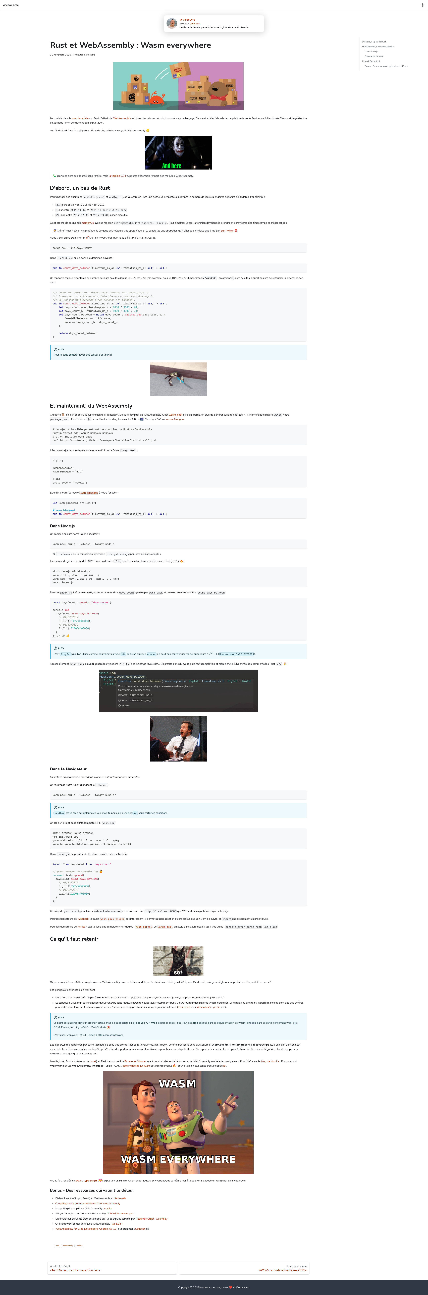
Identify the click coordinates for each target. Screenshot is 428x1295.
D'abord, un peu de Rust (374, 41)
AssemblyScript (206, 1007)
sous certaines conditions (153, 813)
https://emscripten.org (110, 1035)
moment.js (88, 223)
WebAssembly (122, 118)
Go (218, 1007)
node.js (79, 1246)
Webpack (83, 919)
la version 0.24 (117, 176)
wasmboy (161, 1219)
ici (224, 1066)
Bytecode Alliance (135, 1061)
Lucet (93, 1061)
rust (57, 1246)
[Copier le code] (302, 247)
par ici (108, 355)
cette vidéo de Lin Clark (136, 1066)
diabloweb (120, 1198)
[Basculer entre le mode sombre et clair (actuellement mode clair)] (422, 5)
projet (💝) (89, 1180)
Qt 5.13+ (117, 1224)
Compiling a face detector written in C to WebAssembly (87, 1203)
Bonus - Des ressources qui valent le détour (386, 66)
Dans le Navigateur (374, 56)
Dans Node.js (371, 51)
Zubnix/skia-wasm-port (121, 1213)
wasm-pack (175, 415)
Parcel (81, 927)
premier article (80, 118)
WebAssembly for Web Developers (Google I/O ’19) (86, 1229)
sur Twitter (227, 231)
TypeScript (184, 1007)
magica (108, 1208)
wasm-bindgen (175, 419)
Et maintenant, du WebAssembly (378, 46)
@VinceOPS (187, 19)
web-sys (291, 1023)
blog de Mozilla (270, 1061)
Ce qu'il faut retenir (371, 61)
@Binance (195, 23)
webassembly (68, 1246)
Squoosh (140, 1229)
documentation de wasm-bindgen (236, 1023)
